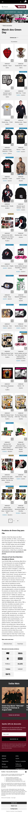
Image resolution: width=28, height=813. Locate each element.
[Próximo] (18, 521)
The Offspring (20, 540)
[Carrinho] (24, 2)
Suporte (4, 758)
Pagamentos (5, 761)
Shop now (20, 12)
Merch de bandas (7, 25)
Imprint (17, 758)
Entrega (4, 764)
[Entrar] (20, 2)
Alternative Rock (8, 643)
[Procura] (12, 7)
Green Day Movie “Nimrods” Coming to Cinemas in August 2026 (13, 708)
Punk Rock (20, 643)
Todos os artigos (14, 715)
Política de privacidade (19, 765)
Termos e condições (21, 761)
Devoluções (5, 766)
